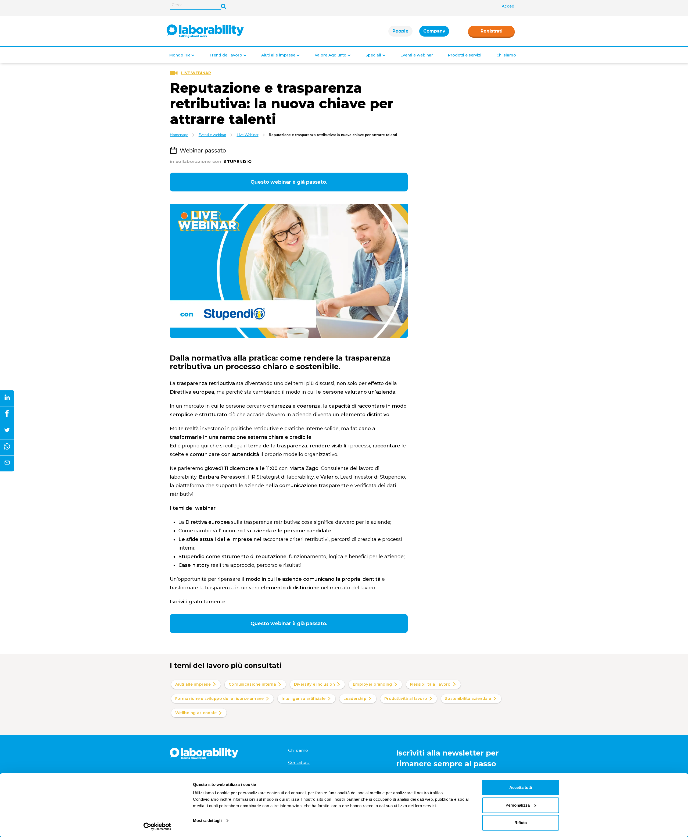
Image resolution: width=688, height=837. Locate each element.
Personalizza (518, 805)
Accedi (508, 6)
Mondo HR (179, 55)
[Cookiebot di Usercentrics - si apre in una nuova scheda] (157, 826)
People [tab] (400, 31)
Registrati (491, 31)
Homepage (179, 134)
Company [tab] (434, 31)
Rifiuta (520, 822)
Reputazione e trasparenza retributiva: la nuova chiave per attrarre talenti (333, 134)
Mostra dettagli (207, 820)
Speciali (373, 55)
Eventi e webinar (416, 55)
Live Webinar (248, 134)
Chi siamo (506, 55)
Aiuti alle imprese (278, 55)
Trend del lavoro (225, 55)
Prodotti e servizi (464, 55)
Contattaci (299, 762)
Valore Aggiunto (330, 55)
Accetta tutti (520, 787)
